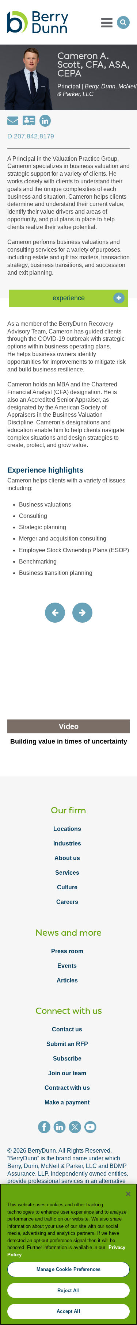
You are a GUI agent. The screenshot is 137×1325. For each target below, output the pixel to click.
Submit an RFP (67, 1044)
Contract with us (67, 1088)
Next (82, 613)
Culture (67, 887)
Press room (67, 951)
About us (67, 858)
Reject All (68, 1290)
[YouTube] (91, 1128)
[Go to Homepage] (37, 22)
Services (67, 873)
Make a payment (67, 1102)
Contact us (67, 1029)
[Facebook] (45, 1128)
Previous (55, 613)
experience (69, 298)
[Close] (128, 1194)
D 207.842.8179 (30, 136)
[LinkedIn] (61, 1128)
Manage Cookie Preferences (68, 1269)
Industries (67, 843)
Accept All (68, 1311)
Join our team (67, 1073)
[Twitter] (76, 1128)
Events (67, 966)
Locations (67, 829)
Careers (67, 902)
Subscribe (67, 1058)
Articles (67, 980)
